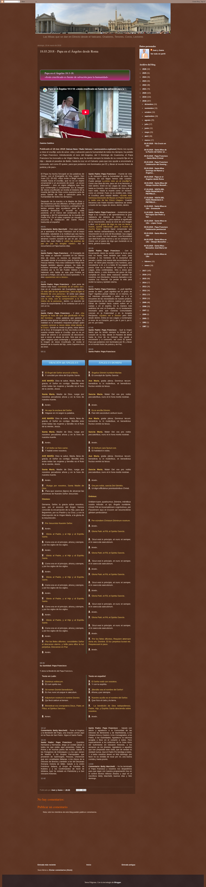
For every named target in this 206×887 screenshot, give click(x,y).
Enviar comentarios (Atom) (60, 870)
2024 (144, 77)
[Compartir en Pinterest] (85, 790)
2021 (144, 89)
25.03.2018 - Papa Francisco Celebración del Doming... (156, 163)
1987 (144, 326)
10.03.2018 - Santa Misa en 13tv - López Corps (155, 222)
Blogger (117, 882)
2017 (144, 270)
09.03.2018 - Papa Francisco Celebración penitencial (156, 228)
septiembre (150, 116)
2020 (144, 93)
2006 (144, 314)
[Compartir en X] (81, 790)
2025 (144, 73)
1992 (144, 322)
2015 (144, 278)
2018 (144, 101)
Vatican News (72, 149)
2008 (144, 306)
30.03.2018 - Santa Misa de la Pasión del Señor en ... (155, 151)
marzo (148, 140)
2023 (144, 81)
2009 (144, 302)
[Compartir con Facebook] (83, 790)
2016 (144, 274)
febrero (148, 261)
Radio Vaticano (85, 149)
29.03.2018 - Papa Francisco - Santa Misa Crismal (156, 157)
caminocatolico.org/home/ (105, 149)
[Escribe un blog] (79, 790)
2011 (144, 294)
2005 (144, 318)
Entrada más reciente (47, 865)
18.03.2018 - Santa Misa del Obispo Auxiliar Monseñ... (156, 184)
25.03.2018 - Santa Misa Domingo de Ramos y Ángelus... (154, 170)
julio (147, 124)
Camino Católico (47, 143)
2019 (144, 97)
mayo (147, 132)
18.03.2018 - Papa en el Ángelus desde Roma (154, 178)
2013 (144, 286)
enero (147, 265)
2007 (144, 310)
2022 (144, 85)
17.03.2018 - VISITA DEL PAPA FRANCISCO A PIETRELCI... (154, 191)
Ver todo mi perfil (158, 54)
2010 (144, 298)
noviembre (149, 108)
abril (147, 136)
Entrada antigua (128, 865)
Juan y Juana (158, 50)
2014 (144, 282)
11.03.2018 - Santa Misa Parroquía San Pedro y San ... (154, 214)
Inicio (88, 865)
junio (147, 128)
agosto (148, 120)
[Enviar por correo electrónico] (77, 790)
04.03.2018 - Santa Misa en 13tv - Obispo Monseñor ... (156, 240)
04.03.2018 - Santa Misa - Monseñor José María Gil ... (155, 248)
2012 (144, 290)
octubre (148, 112)
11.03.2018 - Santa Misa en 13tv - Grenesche (155, 207)
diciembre (149, 104)
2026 (144, 69)
